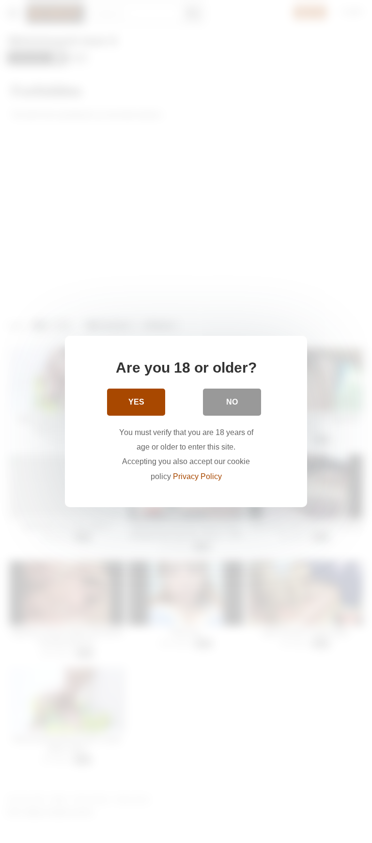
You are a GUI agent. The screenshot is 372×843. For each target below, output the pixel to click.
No (232, 402)
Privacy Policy (197, 476)
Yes (136, 402)
